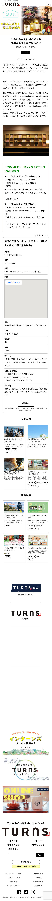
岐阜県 (31, 526)
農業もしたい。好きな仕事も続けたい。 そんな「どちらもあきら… (38, 521)
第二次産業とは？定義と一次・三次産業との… (13, 473)
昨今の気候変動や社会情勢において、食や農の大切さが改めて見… (13, 521)
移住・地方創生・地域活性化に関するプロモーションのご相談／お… (38, 445)
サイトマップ (38, 886)
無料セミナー (33, 529)
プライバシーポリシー (13, 886)
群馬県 (31, 556)
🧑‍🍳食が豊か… (8, 553)
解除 (18, 878)
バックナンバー (10, 874)
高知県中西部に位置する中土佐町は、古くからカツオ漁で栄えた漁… (38, 478)
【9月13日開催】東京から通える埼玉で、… (13, 516)
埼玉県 (8, 526)
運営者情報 (38, 878)
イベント (20, 59)
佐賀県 (8, 449)
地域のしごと (38, 845)
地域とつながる (41, 482)
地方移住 (39, 526)
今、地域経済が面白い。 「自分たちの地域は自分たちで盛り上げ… (13, 445)
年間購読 (19, 874)
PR (26, 59)
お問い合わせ (13, 882)
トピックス (38, 841)
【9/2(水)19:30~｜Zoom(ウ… (38, 548)
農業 (30, 59)
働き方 (8, 453)
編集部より (13, 849)
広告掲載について (38, 882)
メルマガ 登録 (11, 878)
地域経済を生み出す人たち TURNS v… (13, 440)
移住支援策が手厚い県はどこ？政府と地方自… (37, 440)
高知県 (31, 482)
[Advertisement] (26, 647)
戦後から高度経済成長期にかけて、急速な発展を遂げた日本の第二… (14, 478)
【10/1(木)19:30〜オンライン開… (38, 516)
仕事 (14, 449)
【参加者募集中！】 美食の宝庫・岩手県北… (14, 549)
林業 (30, 559)
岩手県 (8, 556)
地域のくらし (33, 485)
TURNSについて (38, 874)
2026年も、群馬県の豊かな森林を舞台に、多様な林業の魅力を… (37, 552)
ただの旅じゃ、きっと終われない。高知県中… (37, 473)
